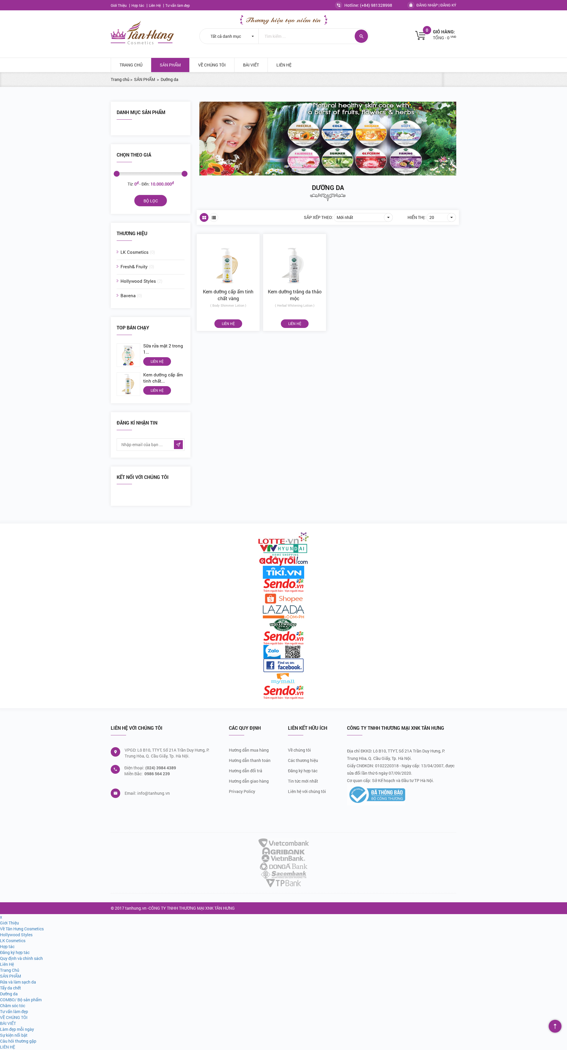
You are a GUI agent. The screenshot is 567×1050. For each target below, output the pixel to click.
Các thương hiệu (303, 760)
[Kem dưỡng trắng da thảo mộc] (294, 261)
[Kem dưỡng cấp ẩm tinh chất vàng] (130, 384)
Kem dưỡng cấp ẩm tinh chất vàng (228, 294)
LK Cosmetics (137, 252)
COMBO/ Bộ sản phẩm (21, 999)
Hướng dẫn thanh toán (250, 760)
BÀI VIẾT (251, 65)
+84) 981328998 (376, 5)
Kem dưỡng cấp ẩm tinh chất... (163, 378)
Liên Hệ (155, 5)
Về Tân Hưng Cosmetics (22, 929)
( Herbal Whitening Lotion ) (295, 305)
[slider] (117, 174)
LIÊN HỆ (283, 65)
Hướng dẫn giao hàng (249, 781)
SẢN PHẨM (170, 65)
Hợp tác (138, 5)
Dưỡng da (328, 187)
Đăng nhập (427, 5)
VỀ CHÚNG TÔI (212, 65)
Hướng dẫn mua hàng (249, 750)
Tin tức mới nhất (303, 781)
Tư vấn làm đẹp (177, 5)
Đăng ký (448, 5)
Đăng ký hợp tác (302, 770)
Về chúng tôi (299, 750)
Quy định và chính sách (21, 958)
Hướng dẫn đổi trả (245, 770)
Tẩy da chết (10, 988)
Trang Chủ (131, 65)
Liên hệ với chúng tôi (307, 791)
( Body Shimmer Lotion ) (228, 305)
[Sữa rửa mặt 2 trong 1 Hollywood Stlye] (130, 355)
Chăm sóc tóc (12, 1005)
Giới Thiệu (119, 5)
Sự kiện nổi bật (13, 1035)
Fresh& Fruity (137, 266)
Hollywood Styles (141, 281)
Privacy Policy (242, 791)
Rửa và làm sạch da (18, 982)
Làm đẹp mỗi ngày (17, 1029)
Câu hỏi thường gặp (18, 1041)
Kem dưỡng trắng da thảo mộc (295, 294)
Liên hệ (157, 361)
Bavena (131, 295)
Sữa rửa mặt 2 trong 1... (163, 349)
